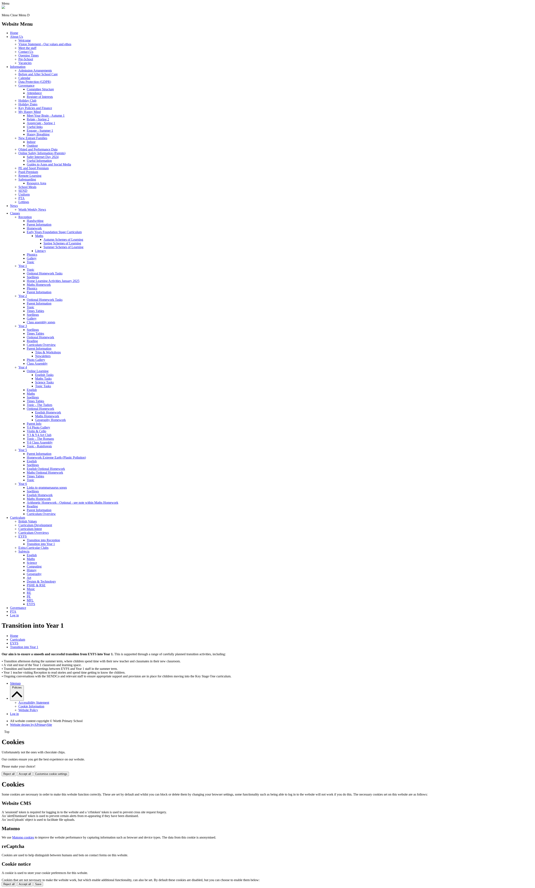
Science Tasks (44, 382)
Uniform (24, 194)
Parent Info (34, 423)
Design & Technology (41, 581)
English (32, 390)
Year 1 (22, 266)
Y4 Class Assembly (40, 442)
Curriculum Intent (30, 529)
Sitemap (15, 683)
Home (14, 33)
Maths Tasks (43, 378)
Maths (39, 236)
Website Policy (28, 710)
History (32, 570)
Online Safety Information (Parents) (41, 153)
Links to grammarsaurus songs (47, 487)
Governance (26, 85)
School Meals (27, 187)
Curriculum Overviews (33, 532)
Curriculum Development (35, 525)
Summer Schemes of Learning (63, 247)
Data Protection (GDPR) (34, 81)
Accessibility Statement (33, 702)
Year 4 (22, 367)
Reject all (9, 773)
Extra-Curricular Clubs (33, 547)
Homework (34, 228)
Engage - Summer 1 (40, 130)
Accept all (25, 773)
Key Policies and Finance (35, 108)
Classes (15, 213)
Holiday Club (27, 100)
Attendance (34, 93)
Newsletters (43, 356)
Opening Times (28, 55)
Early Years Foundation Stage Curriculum (54, 232)
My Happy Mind (29, 112)
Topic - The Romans (40, 438)
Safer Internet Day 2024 (43, 157)
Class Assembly (37, 363)
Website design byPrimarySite (31, 724)
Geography (34, 574)
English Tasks (44, 375)
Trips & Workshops (48, 352)
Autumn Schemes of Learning (63, 239)
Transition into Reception (43, 540)
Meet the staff (27, 48)
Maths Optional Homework (45, 472)
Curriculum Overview (41, 345)
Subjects (23, 551)
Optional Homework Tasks (44, 273)
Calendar (24, 78)
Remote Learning (29, 175)
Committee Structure (40, 89)
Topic (30, 262)
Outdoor (32, 145)
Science (32, 562)
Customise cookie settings (51, 773)
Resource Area (36, 183)
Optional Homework (40, 337)
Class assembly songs (41, 322)
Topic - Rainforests (39, 446)
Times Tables (35, 311)
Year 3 (22, 326)
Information (17, 66)
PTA (21, 198)
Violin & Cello (36, 431)
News (14, 205)
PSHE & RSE (36, 585)
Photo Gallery (36, 360)
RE (29, 593)
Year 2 (22, 296)
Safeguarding (27, 179)
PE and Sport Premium (33, 168)
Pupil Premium (28, 172)
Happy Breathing (38, 134)
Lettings (23, 202)
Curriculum (17, 517)
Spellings (33, 277)
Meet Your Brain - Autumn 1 (46, 115)
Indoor (31, 142)
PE (29, 596)
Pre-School (25, 59)
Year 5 (22, 450)
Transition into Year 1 (41, 544)
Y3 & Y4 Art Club (39, 435)
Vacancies (25, 63)
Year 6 (22, 484)
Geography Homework (50, 420)
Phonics (32, 254)
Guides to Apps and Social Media (49, 164)
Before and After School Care (38, 74)
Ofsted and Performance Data (37, 149)
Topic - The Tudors (39, 405)
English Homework (48, 412)
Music (31, 589)
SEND (22, 190)
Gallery (32, 258)
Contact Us (25, 51)
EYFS (22, 536)
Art (29, 577)
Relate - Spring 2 (38, 119)
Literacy (40, 251)
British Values (27, 521)
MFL (30, 600)
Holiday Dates (27, 104)
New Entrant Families (32, 138)
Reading (32, 341)
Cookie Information (31, 706)
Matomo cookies (23, 837)
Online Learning (37, 371)
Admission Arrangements (35, 70)
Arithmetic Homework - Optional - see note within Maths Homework (72, 502)
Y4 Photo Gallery (38, 427)
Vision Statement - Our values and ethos (44, 44)
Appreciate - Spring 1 (41, 123)
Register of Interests (40, 97)
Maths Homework (39, 284)
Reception (25, 217)
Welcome (24, 40)
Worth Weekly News (32, 209)
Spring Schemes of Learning (62, 243)
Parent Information (39, 224)
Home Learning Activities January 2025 (53, 281)
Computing (34, 566)
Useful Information (39, 160)
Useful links (35, 127)
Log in (14, 615)
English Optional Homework (46, 469)
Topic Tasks (43, 386)
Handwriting (35, 221)
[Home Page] (3, 7)
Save (38, 884)
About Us (16, 36)
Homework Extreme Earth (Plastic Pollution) (56, 457)
